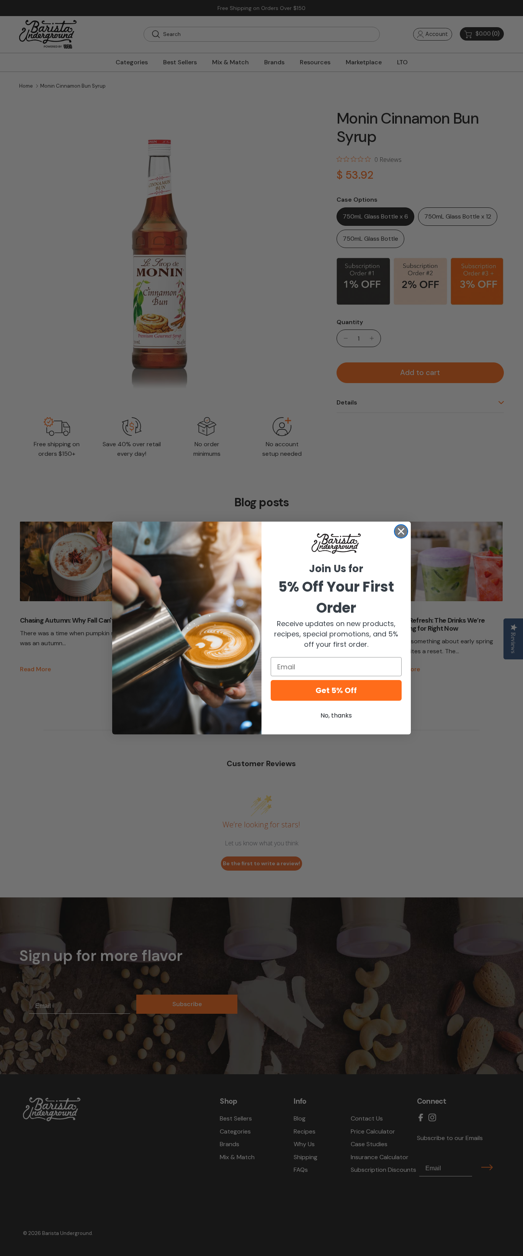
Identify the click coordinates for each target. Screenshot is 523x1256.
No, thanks (336, 715)
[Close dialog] (401, 531)
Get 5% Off (336, 690)
